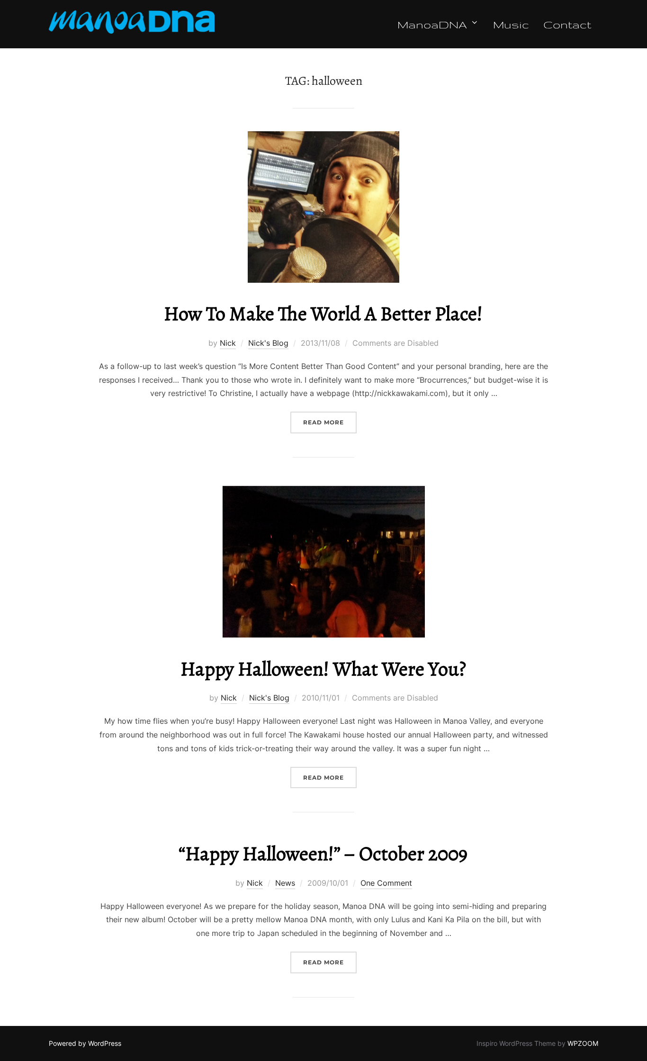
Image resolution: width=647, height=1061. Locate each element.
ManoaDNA (432, 24)
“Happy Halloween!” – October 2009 (323, 853)
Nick (228, 343)
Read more (330, 422)
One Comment (386, 883)
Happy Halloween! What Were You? (323, 668)
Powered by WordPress (85, 1043)
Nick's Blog (268, 343)
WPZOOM (582, 1043)
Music (511, 24)
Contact (567, 24)
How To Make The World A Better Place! (323, 313)
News (285, 883)
